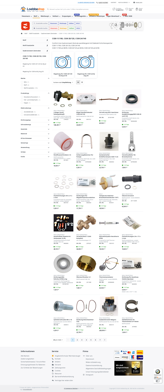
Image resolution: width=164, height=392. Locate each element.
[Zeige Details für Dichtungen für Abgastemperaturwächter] (86, 182)
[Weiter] (105, 340)
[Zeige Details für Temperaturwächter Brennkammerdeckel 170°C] (109, 182)
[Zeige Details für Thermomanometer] (109, 263)
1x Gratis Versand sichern (86, 2)
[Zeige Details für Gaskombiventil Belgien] (109, 306)
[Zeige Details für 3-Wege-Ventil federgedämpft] (63, 99)
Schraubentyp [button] (26, 124)
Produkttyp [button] (25, 93)
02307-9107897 (103, 2)
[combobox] (77, 9)
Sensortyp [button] (24, 143)
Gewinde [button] (24, 129)
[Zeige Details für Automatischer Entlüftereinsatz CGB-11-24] (109, 141)
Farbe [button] (23, 156)
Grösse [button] (23, 152)
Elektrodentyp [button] (26, 108)
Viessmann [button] (53, 23)
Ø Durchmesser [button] (26, 138)
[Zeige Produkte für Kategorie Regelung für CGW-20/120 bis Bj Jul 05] (63, 62)
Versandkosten (27, 389)
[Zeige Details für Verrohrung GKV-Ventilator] (109, 99)
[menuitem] (27, 16)
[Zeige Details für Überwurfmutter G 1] (86, 263)
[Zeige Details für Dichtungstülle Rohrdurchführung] (63, 263)
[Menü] (161, 369)
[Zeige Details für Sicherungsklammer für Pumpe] (86, 141)
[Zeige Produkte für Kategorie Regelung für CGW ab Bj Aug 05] (86, 62)
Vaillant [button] (71, 23)
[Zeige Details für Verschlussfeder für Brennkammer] (132, 141)
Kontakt (113, 2)
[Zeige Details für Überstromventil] (132, 182)
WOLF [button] (78, 23)
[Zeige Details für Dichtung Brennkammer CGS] (86, 306)
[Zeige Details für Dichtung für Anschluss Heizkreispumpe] (132, 263)
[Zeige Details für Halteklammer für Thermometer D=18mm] (132, 306)
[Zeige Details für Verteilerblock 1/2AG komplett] (86, 223)
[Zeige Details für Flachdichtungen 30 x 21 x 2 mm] (63, 182)
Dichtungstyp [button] (26, 120)
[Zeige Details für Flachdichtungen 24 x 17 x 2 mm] (132, 223)
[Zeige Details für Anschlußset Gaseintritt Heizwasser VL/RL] (63, 223)
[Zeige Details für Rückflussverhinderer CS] (63, 141)
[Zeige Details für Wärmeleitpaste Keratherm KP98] (109, 223)
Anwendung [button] (25, 147)
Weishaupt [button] (63, 23)
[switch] (158, 381)
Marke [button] (23, 78)
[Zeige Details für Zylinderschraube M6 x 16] (63, 306)
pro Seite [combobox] (58, 340)
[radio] (78, 82)
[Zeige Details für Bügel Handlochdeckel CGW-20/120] (86, 99)
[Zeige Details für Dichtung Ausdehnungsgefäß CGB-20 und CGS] (132, 99)
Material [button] (24, 134)
